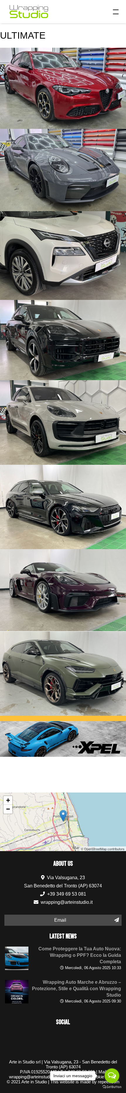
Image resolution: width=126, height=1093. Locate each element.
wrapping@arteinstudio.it (67, 902)
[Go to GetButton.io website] (112, 1087)
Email (60, 920)
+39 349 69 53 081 (66, 894)
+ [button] (8, 800)
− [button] (8, 809)
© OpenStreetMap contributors (103, 848)
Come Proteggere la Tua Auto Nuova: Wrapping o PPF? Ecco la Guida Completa (79, 955)
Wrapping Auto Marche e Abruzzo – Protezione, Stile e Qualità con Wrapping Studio (76, 989)
